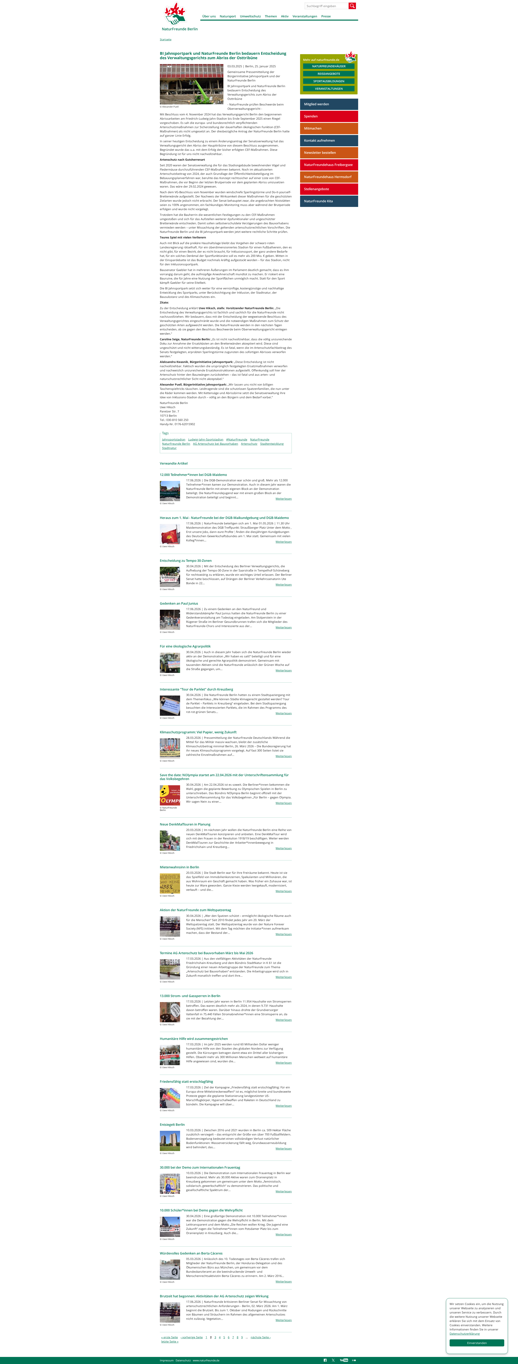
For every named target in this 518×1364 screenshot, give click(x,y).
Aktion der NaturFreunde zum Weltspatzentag (195, 910)
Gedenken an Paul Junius (179, 603)
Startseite (165, 39)
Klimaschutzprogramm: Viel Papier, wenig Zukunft (198, 732)
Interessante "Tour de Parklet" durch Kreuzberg (196, 689)
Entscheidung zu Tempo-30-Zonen (186, 560)
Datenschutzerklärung (465, 1334)
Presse (326, 16)
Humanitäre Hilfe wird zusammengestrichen (194, 1038)
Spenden (311, 116)
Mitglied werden (316, 104)
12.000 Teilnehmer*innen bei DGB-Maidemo (193, 474)
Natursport (228, 16)
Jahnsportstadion (173, 439)
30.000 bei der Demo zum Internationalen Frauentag (200, 1167)
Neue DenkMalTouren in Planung (185, 824)
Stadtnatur (169, 448)
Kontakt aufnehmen (319, 140)
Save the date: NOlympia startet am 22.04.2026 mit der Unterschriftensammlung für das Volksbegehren (224, 777)
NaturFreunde (259, 439)
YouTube (344, 1360)
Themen (271, 16)
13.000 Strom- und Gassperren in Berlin (190, 996)
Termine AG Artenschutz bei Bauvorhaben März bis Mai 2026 (206, 953)
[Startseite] (175, 13)
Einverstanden (477, 1343)
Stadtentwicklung (272, 444)
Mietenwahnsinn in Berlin (179, 867)
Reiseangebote (329, 74)
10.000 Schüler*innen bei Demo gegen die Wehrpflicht (201, 1210)
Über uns (209, 16)
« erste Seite (169, 1337)
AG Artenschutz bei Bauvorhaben (215, 444)
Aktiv (285, 16)
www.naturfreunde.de (206, 1360)
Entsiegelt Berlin (172, 1124)
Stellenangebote (316, 189)
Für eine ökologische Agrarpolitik (185, 646)
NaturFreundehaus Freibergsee (328, 164)
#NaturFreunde (236, 439)
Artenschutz (249, 444)
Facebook (326, 1360)
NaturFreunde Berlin (176, 444)
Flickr (354, 1360)
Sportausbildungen (328, 81)
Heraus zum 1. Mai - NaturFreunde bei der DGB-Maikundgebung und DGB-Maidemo (224, 517)
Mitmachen (313, 128)
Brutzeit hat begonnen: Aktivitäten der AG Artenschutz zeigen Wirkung (214, 1296)
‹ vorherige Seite (192, 1337)
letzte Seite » (169, 1341)
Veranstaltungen (305, 16)
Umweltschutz (250, 16)
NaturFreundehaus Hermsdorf (327, 177)
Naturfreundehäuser (329, 66)
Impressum (167, 1360)
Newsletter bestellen (320, 152)
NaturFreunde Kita (318, 201)
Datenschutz (183, 1360)
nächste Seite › (261, 1337)
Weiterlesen (284, 499)
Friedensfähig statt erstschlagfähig (186, 1081)
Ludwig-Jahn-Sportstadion (205, 439)
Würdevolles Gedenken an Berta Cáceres (191, 1253)
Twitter (334, 1360)
